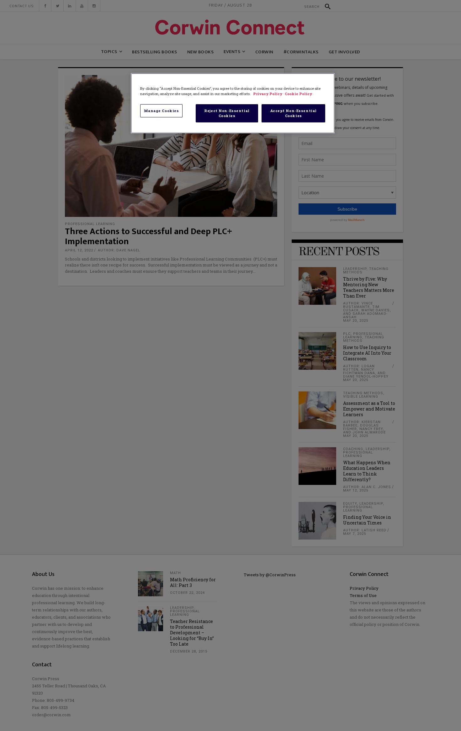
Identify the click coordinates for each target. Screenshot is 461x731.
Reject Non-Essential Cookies (226, 113)
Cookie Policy (298, 93)
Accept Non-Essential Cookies (293, 113)
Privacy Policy (268, 93)
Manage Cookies (161, 110)
